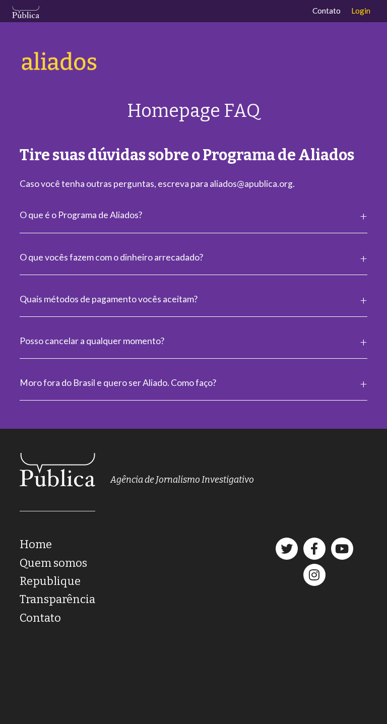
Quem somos (53, 563)
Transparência (57, 599)
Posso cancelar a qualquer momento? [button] (92, 341)
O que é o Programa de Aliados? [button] (81, 215)
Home (36, 544)
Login (360, 10)
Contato (326, 10)
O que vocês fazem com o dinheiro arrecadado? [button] (111, 257)
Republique (50, 581)
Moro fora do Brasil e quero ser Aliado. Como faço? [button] (118, 382)
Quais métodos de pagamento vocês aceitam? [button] (109, 299)
